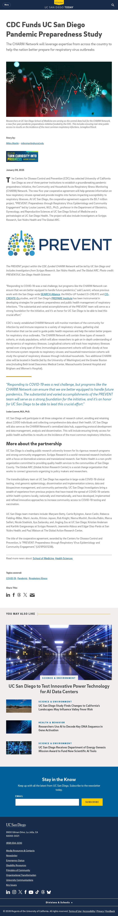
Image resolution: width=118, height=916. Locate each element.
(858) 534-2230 (14, 842)
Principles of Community (18, 870)
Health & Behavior (52, 722)
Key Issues (11, 884)
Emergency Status (15, 860)
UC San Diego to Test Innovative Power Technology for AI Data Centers (59, 688)
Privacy (100, 911)
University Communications (19, 880)
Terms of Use (75, 911)
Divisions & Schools (58, 902)
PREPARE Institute (61, 298)
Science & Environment (59, 678)
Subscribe (92, 802)
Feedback (110, 911)
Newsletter (11, 855)
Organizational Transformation (21, 875)
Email (19, 796)
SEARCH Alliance (50, 294)
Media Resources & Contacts (20, 850)
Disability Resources (16, 865)
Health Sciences (64, 558)
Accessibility (89, 911)
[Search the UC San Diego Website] (113, 5)
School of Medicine (43, 558)
